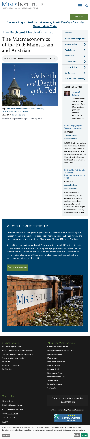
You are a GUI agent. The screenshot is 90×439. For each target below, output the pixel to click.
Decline (77, 435)
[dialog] (45, 432)
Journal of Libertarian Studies (13, 358)
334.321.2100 (13, 414)
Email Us (5, 422)
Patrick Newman (70, 139)
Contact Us (51, 388)
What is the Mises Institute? (58, 347)
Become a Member (17, 267)
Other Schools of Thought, (12, 111)
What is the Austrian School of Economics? (18, 351)
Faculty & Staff (53, 369)
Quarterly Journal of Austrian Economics (17, 354)
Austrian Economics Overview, (18, 109)
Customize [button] (6, 435)
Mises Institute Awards (56, 362)
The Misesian (6, 369)
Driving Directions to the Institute (60, 351)
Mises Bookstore (53, 366)
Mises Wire (6, 362)
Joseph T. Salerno (18, 115)
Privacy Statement (54, 384)
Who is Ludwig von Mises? (12, 347)
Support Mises (79, 17)
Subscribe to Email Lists (56, 377)
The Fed (26, 111)
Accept (84, 435)
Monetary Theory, (38, 109)
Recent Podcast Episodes (75, 39)
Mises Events (52, 358)
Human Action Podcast (11, 366)
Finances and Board (54, 373)
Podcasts (68, 33)
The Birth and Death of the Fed (27, 32)
